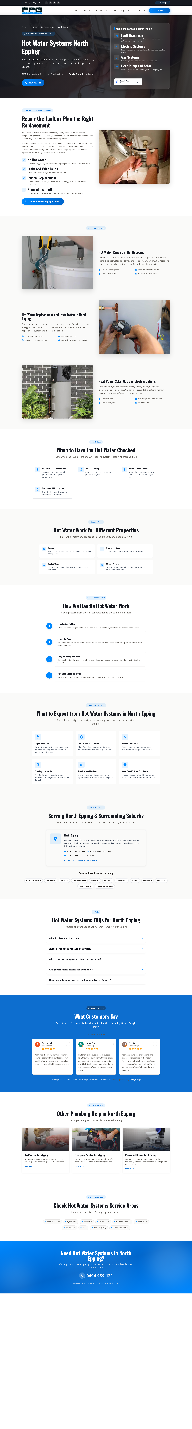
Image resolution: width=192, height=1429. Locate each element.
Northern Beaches (123, 1222)
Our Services (100, 10)
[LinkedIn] (54, 2)
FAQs (130, 10)
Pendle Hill (95, 880)
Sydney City (71, 1222)
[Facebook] (46, 2)
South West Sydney (120, 1228)
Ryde (84, 1228)
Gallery (114, 10)
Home (77, 10)
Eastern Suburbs (53, 1222)
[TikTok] (58, 2)
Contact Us (140, 10)
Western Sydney (100, 1228)
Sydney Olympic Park (105, 886)
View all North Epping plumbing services (82, 860)
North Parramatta (33, 880)
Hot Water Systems (48, 27)
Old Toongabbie (79, 880)
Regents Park (121, 880)
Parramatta (70, 1228)
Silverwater (161, 880)
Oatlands (64, 880)
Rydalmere (147, 880)
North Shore (104, 1222)
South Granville (85, 886)
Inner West (88, 1222)
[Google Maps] (135, 1080)
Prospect (107, 880)
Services (34, 27)
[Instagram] (50, 2)
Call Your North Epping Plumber (44, 201)
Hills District (142, 1222)
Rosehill (135, 880)
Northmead (50, 880)
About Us (87, 10)
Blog (122, 10)
